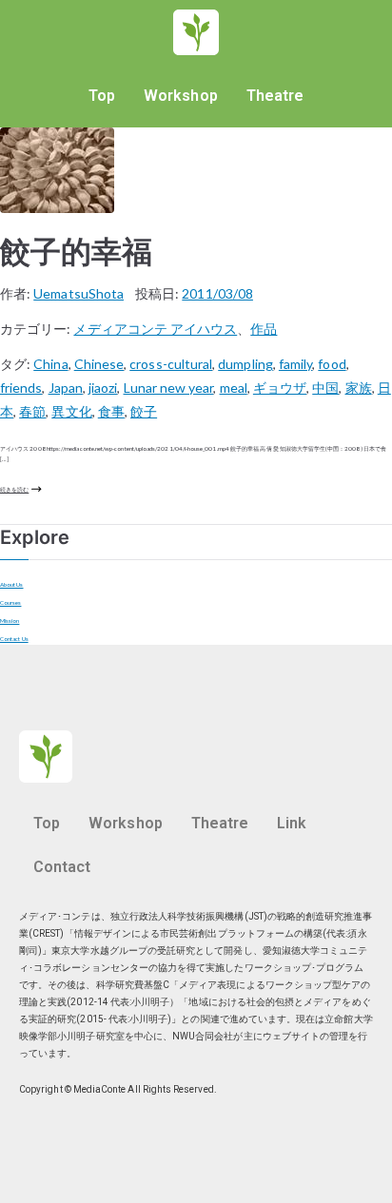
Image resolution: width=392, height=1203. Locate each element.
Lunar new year (169, 387)
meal (233, 387)
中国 (325, 387)
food (331, 364)
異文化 (71, 411)
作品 (263, 328)
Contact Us (14, 638)
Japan (66, 387)
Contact (61, 867)
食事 (111, 411)
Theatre (275, 96)
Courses (10, 602)
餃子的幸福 (76, 251)
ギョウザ (279, 387)
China (50, 364)
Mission (9, 620)
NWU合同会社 (202, 1036)
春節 (32, 411)
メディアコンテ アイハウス (155, 328)
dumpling (245, 364)
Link (291, 823)
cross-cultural (170, 364)
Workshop (181, 96)
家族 (358, 387)
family (295, 364)
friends (21, 387)
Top (101, 96)
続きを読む (14, 489)
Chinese (99, 364)
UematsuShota (78, 293)
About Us (12, 584)
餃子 (143, 411)
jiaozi (102, 387)
